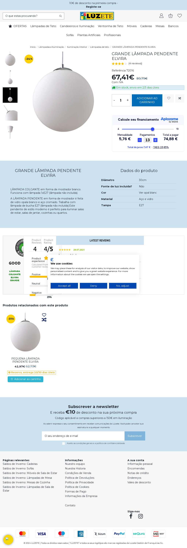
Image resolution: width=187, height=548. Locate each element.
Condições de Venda (78, 473)
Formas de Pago (75, 491)
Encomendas (135, 468)
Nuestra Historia (75, 468)
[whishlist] (179, 16)
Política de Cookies (77, 487)
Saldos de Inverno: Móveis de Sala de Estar (30, 473)
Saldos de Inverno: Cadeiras (20, 464)
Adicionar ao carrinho (147, 100)
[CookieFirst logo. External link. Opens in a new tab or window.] (52, 259)
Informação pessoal (139, 464)
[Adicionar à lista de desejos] (169, 98)
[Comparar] (44, 320)
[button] (8, 539)
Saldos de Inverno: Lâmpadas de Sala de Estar (28, 488)
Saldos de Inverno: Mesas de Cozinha (26, 482)
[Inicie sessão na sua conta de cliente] (161, 16)
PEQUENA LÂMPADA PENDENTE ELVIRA (25, 360)
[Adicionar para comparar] (179, 98)
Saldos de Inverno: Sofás (18, 468)
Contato (70, 505)
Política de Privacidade (79, 482)
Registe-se (93, 6)
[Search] (60, 16)
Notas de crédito (138, 473)
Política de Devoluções (79, 477)
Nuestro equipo (75, 464)
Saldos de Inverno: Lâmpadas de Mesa (27, 477)
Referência (119, 70)
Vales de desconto (139, 482)
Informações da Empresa (81, 496)
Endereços (134, 477)
